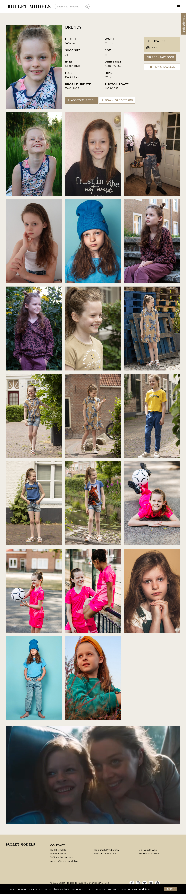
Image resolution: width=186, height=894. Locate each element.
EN (106, 883)
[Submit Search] (87, 6)
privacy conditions (139, 889)
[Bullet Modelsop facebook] (131, 883)
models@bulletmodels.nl (64, 861)
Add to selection (82, 100)
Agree (171, 889)
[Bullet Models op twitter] (144, 883)
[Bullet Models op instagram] (138, 883)
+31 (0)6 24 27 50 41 (149, 853)
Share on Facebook (160, 57)
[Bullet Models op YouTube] (151, 883)
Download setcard (118, 100)
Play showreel (164, 66)
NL (101, 883)
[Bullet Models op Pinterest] (157, 883)
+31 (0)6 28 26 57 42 (105, 853)
